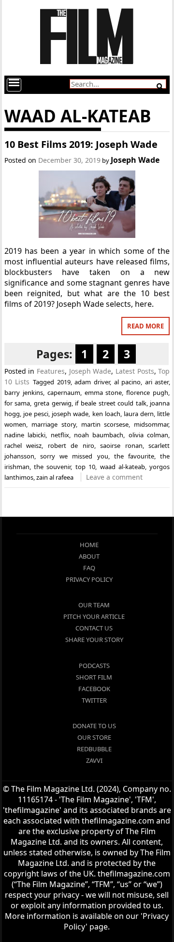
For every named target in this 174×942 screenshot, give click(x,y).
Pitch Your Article (94, 616)
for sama (17, 403)
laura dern (139, 413)
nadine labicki (24, 435)
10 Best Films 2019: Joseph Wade (81, 144)
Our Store (94, 737)
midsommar (151, 424)
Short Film (94, 677)
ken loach (106, 413)
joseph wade (70, 413)
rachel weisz (23, 445)
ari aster (157, 382)
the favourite (134, 456)
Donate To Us (94, 725)
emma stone (103, 392)
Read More (145, 326)
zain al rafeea (54, 477)
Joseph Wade (135, 160)
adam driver (92, 382)
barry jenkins (23, 392)
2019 (64, 382)
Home (89, 544)
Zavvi (94, 760)
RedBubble (94, 749)
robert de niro (71, 445)
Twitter (94, 700)
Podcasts (94, 665)
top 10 (85, 466)
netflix (60, 435)
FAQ (89, 567)
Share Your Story (94, 639)
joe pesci (35, 413)
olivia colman (148, 435)
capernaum (63, 392)
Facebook (94, 688)
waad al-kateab (122, 466)
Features (51, 371)
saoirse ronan (121, 445)
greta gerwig (53, 403)
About (89, 556)
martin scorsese (105, 424)
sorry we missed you (74, 456)
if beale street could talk (110, 403)
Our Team (94, 605)
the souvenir (52, 466)
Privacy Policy (89, 579)
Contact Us (94, 628)
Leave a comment (114, 477)
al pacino (127, 382)
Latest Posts (135, 371)
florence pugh (147, 392)
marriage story (53, 424)
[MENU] (14, 85)
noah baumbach (98, 435)
